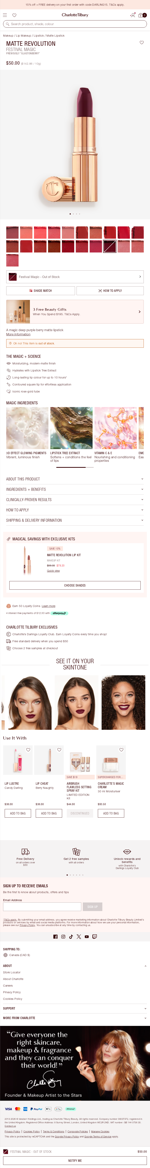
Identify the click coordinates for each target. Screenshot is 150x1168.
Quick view (53, 570)
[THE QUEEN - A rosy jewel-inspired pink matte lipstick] (96, 246)
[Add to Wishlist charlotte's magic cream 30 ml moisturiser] (121, 750)
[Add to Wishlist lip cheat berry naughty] (59, 750)
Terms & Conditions (53, 1131)
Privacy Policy (27, 925)
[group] (27, 434)
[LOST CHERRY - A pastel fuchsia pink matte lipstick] (40, 232)
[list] (75, 144)
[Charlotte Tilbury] (75, 15)
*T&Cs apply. (10, 919)
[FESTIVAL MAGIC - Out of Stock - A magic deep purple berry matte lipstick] (110, 246)
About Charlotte (13, 979)
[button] (7, 23)
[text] (80, 813)
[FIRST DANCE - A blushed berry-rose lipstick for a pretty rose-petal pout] (12, 260)
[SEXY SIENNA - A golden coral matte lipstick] (26, 232)
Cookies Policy (12, 998)
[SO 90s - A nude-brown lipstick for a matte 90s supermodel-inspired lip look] (54, 246)
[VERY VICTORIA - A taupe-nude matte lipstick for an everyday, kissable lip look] (96, 232)
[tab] (70, 214)
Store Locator (12, 972)
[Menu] (5, 15)
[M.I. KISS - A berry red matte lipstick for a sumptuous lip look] (12, 246)
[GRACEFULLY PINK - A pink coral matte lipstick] (54, 232)
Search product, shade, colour (32, 24)
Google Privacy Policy (67, 1136)
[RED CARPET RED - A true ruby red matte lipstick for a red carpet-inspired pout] (68, 246)
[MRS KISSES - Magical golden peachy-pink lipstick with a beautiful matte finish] (137, 246)
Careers (8, 985)
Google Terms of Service (98, 1136)
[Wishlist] (14, 15)
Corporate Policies (78, 1131)
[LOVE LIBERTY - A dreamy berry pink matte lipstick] (82, 246)
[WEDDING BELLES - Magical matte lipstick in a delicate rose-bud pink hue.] (124, 246)
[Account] (133, 15)
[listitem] (75, 144)
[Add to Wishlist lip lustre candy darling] (28, 750)
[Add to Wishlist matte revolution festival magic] (142, 42)
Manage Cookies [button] (100, 1131)
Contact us (10, 1126)
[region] (75, 565)
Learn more (48, 606)
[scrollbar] (75, 467)
